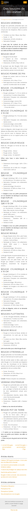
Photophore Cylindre (7, 491)
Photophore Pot (5, 489)
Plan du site (14, 510)
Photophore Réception (7, 486)
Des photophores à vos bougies (10, 494)
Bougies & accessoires (7, 19)
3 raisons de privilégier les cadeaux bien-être (14, 469)
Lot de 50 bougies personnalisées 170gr (20, 447)
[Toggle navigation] (25, 2)
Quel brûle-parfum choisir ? (9, 472)
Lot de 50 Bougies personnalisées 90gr (7, 447)
